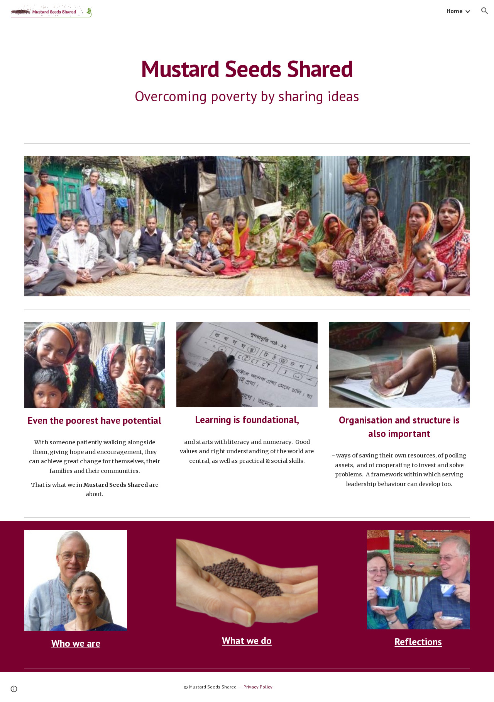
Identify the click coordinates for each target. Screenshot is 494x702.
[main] (246, 81)
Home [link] (455, 11)
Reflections (418, 641)
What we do (247, 640)
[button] (484, 11)
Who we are (75, 643)
